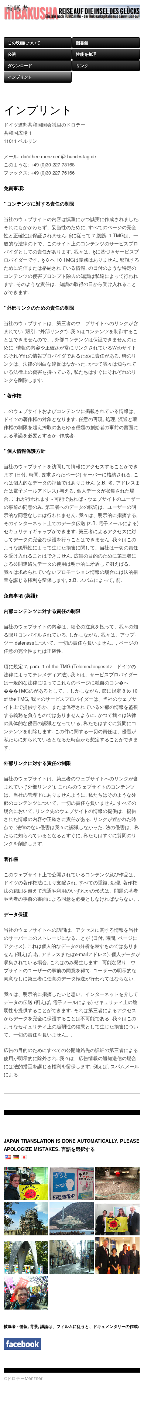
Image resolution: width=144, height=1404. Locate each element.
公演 (12, 54)
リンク (82, 65)
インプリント (20, 77)
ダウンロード (20, 65)
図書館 (82, 42)
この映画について (24, 42)
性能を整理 (86, 54)
